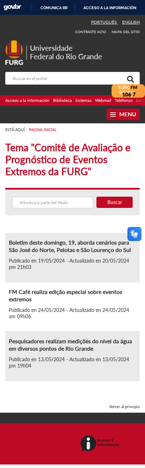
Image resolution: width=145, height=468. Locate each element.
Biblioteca (62, 100)
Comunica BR (54, 7)
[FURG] (15, 43)
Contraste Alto (90, 32)
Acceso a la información (109, 7)
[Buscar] (129, 78)
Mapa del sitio (126, 32)
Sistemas (83, 100)
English (131, 22)
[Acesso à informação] (101, 443)
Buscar (114, 202)
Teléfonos (124, 100)
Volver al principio (124, 406)
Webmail (103, 100)
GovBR (12, 7)
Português (104, 22)
